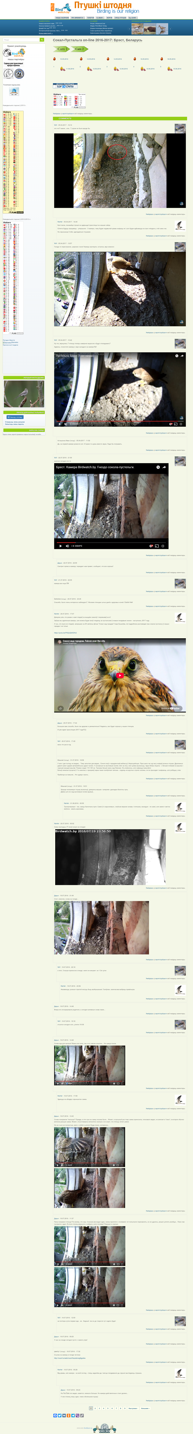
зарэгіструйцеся (68, 113)
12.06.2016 (97, 69)
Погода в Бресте (9, 340)
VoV (55, 125)
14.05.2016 (118, 59)
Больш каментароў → (46, 33)
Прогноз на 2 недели (10, 345)
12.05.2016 (91, 59)
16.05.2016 (145, 59)
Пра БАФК (132, 18)
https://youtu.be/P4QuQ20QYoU (65, 633)
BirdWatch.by (88, 1428)
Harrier (60, 222)
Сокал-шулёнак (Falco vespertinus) (101, 31)
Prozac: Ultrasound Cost (97, 23)
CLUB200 (99, 18)
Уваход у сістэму (16, 417)
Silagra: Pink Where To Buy (98, 26)
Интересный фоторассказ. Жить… (50, 31)
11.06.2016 (70, 69)
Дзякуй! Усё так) (44, 28)
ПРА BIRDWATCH (77, 18)
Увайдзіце (56, 113)
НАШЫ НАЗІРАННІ (62, 18)
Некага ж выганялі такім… (47, 23)
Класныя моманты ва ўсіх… (48, 26)
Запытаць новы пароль (14, 424)
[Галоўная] (61, 8)
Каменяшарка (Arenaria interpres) (100, 33)
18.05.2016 (171, 59)
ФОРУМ (109, 18)
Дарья (60, 563)
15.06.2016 (177, 69)
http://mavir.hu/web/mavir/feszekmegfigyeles (69, 1358)
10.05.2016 (64, 59)
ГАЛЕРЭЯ (90, 18)
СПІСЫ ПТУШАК (120, 18)
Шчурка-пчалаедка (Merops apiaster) (101, 28)
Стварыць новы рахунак (15, 422)
